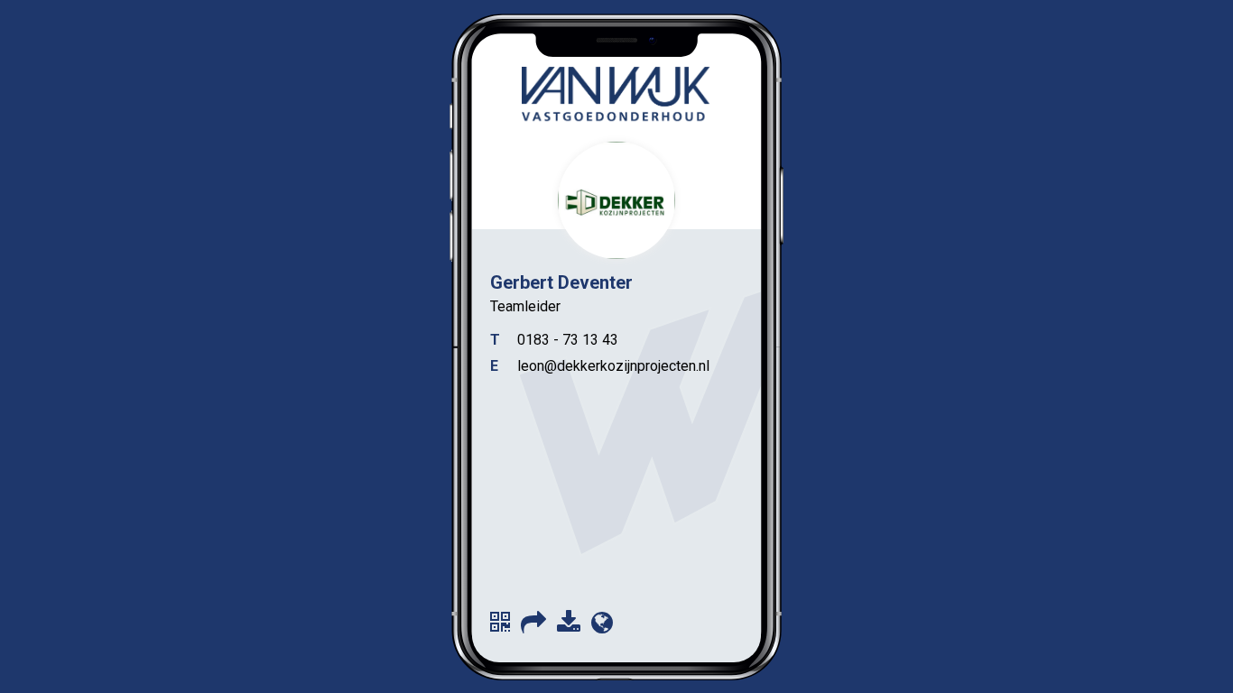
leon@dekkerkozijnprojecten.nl (613, 365)
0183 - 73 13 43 (567, 339)
